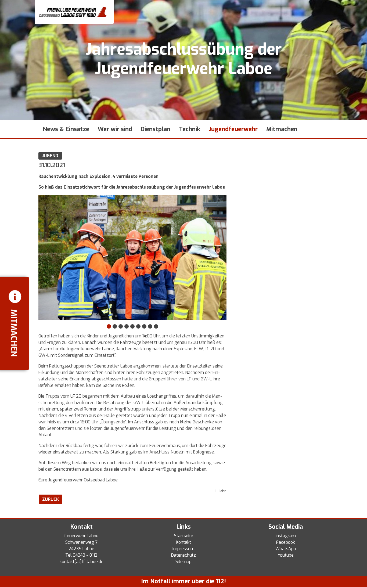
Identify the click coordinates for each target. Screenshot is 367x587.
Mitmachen (281, 129)
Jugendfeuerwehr (233, 129)
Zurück (50, 499)
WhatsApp (285, 549)
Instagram (286, 536)
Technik (189, 129)
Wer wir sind (115, 129)
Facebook (285, 542)
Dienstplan (155, 129)
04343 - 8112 (85, 555)
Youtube (286, 555)
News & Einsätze (66, 129)
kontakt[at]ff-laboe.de (81, 561)
